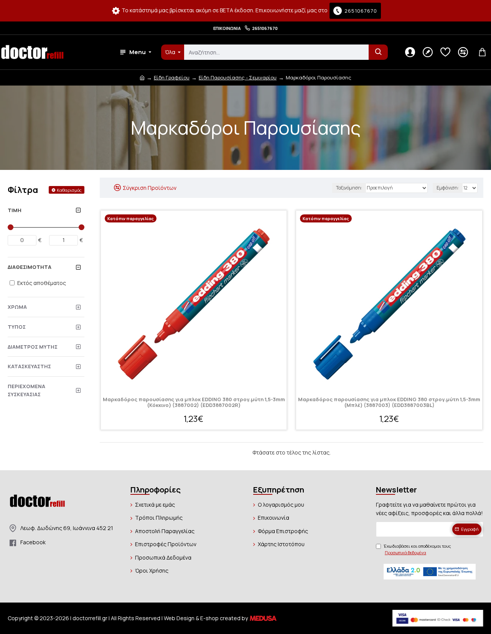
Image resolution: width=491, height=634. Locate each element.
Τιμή (14, 210)
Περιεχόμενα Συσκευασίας (26, 390)
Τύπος (17, 326)
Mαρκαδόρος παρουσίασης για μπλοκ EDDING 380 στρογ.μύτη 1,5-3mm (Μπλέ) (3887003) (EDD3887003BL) (389, 402)
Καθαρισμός (69, 190)
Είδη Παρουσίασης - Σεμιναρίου (238, 77)
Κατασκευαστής (29, 366)
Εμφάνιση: (448, 187)
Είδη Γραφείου (171, 77)
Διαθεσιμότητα (29, 266)
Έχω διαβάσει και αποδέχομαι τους (417, 549)
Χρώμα (17, 306)
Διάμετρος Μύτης (33, 346)
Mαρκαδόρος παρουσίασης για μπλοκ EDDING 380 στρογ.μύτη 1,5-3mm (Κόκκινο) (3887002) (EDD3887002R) (194, 402)
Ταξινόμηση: (349, 187)
